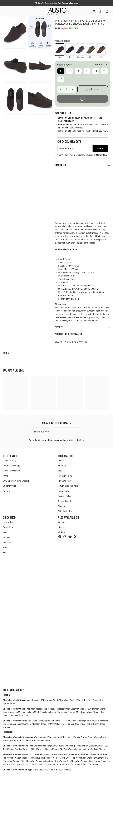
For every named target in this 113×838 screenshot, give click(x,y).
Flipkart (61, 532)
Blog (60, 471)
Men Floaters (60, 709)
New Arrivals (8, 522)
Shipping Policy (65, 511)
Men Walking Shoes (20, 715)
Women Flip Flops (73, 746)
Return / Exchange (11, 465)
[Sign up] (79, 432)
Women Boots (57, 746)
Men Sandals (69, 712)
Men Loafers (101, 709)
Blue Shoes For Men (84, 724)
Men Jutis (89, 709)
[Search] (94, 11)
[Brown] (59, 49)
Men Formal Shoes (74, 700)
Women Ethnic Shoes (63, 737)
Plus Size (7, 542)
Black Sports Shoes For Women (25, 764)
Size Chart (100, 64)
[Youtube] (70, 536)
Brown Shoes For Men (56, 721)
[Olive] (90, 49)
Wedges (67, 770)
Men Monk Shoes (37, 712)
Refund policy (64, 491)
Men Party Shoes (90, 700)
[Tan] (101, 49)
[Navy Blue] (80, 49)
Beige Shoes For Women (49, 758)
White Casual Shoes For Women (54, 764)
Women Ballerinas (42, 746)
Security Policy (64, 496)
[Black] (70, 49)
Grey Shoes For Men (75, 721)
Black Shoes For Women (40, 754)
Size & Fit (59, 327)
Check (100, 148)
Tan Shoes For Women (93, 758)
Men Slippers (82, 712)
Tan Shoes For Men (45, 724)
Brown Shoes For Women (62, 754)
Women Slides (29, 749)
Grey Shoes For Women (86, 754)
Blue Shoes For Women (77, 761)
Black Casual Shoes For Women (84, 764)
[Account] (100, 11)
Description (61, 165)
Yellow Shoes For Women (54, 761)
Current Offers (9, 486)
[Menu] (6, 11)
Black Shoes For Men (35, 721)
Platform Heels (56, 770)
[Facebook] (60, 536)
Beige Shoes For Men (26, 724)
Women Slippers (44, 749)
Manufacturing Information (69, 334)
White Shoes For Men (94, 721)
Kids (5, 552)
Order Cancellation (11, 471)
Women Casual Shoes (44, 737)
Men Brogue (47, 709)
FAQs (5, 476)
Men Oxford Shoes (54, 712)
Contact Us (8, 491)
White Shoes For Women (26, 758)
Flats (36, 770)
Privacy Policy (64, 481)
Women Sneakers (76, 749)
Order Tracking (9, 460)
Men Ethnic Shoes (57, 700)
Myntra (61, 527)
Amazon (62, 522)
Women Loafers (88, 746)
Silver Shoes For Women (32, 761)
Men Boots (36, 709)
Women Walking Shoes (94, 749)
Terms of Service (65, 501)
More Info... (101, 155)
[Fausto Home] (56, 11)
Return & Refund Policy (68, 486)
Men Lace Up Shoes (75, 709)
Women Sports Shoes (19, 740)
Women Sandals (15, 749)
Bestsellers (8, 527)
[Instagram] (65, 536)
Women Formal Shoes (83, 737)
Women (6, 537)
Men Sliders (94, 712)
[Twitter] (75, 536)
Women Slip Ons (60, 749)
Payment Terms (65, 476)
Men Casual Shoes (39, 700)
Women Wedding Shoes (40, 740)
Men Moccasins (10, 712)
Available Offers (63, 113)
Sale (5, 547)
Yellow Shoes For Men (64, 724)
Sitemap (61, 506)
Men (5, 532)
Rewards (62, 460)
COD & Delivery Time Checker (16, 481)
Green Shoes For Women (71, 758)
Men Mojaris (23, 712)
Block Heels (44, 770)
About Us (62, 465)
